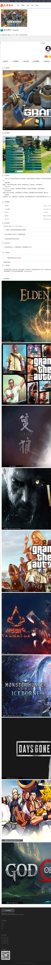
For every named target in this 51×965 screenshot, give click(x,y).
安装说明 (26, 61)
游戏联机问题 (5, 941)
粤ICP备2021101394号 (32, 963)
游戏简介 (5, 61)
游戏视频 (46, 61)
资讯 (20, 1)
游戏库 (23, 5)
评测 (32, 5)
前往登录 (19, 258)
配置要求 (16, 61)
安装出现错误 (5, 938)
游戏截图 (36, 61)
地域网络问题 (5, 943)
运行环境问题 (5, 937)
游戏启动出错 (5, 940)
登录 (46, 56)
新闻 (28, 5)
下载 (24, 1)
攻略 (27, 1)
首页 (16, 1)
